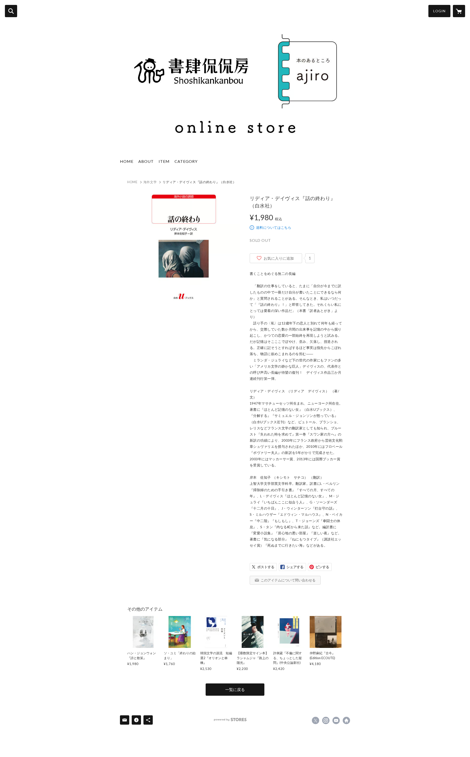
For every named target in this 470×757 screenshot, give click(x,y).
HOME (126, 161)
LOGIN (439, 11)
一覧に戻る (235, 689)
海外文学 (150, 182)
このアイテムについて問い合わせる (288, 580)
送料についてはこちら (273, 227)
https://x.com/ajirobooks (315, 720)
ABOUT (146, 161)
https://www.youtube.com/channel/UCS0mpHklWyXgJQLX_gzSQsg (336, 720)
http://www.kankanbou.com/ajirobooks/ (346, 720)
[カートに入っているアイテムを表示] (459, 11)
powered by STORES (230, 719)
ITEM (164, 161)
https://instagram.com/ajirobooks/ (325, 720)
